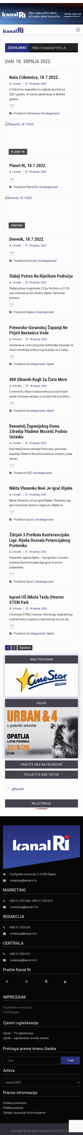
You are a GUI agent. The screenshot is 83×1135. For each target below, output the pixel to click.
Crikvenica (32, 113)
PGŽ (29, 473)
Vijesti (50, 364)
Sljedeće (25, 647)
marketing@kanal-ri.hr (24, 907)
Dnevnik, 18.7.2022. (27, 239)
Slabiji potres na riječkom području (41, 276)
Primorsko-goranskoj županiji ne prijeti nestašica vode (38, 330)
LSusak (16, 83)
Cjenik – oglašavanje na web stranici (26, 1038)
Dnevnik (17, 225)
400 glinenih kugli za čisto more (38, 379)
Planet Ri (18, 151)
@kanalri (17, 789)
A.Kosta (17, 339)
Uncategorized (50, 113)
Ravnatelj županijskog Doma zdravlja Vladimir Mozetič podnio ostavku (38, 431)
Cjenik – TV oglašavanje (18, 1033)
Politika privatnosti (14, 1103)
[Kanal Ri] (13, 30)
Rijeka (30, 312)
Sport (29, 519)
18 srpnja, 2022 (37, 83)
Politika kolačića (13, 1107)
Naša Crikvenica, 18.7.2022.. (34, 77)
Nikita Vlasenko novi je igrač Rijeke (41, 488)
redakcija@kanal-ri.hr (23, 880)
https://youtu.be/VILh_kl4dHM (53, 48)
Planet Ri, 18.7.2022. (27, 165)
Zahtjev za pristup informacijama (24, 1112)
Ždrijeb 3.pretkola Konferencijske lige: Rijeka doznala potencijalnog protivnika (39, 540)
